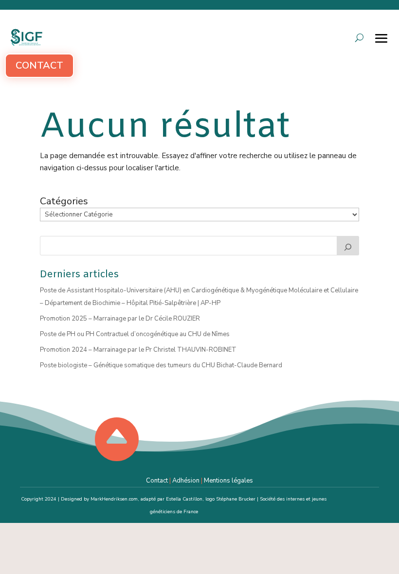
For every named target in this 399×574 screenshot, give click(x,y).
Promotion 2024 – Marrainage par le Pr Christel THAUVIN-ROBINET (138, 349)
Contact (39, 65)
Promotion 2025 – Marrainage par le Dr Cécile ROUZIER (120, 318)
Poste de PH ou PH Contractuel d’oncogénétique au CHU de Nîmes (135, 334)
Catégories (64, 201)
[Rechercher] (348, 245)
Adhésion (186, 480)
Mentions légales (228, 480)
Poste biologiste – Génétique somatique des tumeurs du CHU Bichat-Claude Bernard (161, 365)
